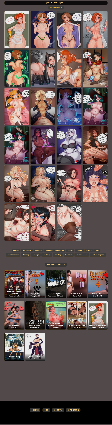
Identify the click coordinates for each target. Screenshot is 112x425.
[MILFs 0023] (69, 222)
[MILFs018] (43, 183)
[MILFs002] (43, 29)
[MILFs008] (95, 68)
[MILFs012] (95, 106)
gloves (70, 250)
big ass (16, 250)
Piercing (26, 255)
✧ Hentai (58, 410)
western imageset (97, 255)
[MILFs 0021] (16, 222)
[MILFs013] (16, 145)
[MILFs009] (16, 106)
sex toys (36, 255)
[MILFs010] (43, 106)
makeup (89, 250)
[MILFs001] (16, 29)
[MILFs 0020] (95, 183)
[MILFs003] (69, 29)
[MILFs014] (43, 145)
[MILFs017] (16, 183)
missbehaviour (13, 255)
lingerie (79, 250)
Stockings (47, 255)
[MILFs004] (95, 29)
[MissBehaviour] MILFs (56, 3)
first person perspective (55, 250)
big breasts (27, 250)
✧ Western (73, 410)
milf (97, 250)
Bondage (38, 250)
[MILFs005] (16, 68)
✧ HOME (35, 410)
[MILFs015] (69, 145)
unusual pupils (81, 255)
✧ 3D (46, 410)
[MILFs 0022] (43, 222)
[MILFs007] (69, 68)
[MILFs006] (43, 68)
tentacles (68, 255)
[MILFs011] (69, 106)
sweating (57, 255)
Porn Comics (56, 7)
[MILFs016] (95, 145)
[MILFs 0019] (69, 183)
